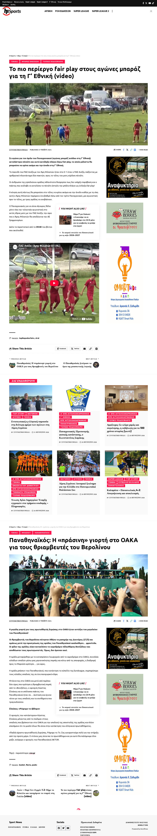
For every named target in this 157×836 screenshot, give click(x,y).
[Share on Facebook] (123, 150)
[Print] (135, 150)
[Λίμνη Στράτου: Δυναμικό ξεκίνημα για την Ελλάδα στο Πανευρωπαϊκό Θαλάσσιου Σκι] (78, 463)
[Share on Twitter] (127, 150)
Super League (115, 479)
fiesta (28, 765)
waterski (32, 414)
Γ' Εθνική (65, 417)
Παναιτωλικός (116, 485)
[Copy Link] (131, 150)
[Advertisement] (78, 34)
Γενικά (14, 61)
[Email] (84, 348)
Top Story (19, 414)
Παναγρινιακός (68, 424)
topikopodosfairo (26, 338)
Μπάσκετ (26, 533)
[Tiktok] (153, 3)
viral (37, 338)
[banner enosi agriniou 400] (127, 177)
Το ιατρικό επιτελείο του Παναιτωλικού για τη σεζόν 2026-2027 (76, 708)
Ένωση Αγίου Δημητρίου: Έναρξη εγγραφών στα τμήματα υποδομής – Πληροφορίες (29, 503)
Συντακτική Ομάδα (18, 149)
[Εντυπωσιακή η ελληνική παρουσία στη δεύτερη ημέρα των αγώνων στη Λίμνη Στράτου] (30, 398)
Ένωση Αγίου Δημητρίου (26, 485)
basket (22, 765)
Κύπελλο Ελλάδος (128, 482)
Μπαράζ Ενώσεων (30, 61)
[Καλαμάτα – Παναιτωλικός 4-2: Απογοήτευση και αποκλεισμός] (126, 463)
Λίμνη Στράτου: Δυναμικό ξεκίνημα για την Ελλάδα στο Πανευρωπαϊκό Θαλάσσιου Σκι (77, 487)
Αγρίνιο (17, 417)
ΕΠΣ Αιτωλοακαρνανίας (73, 420)
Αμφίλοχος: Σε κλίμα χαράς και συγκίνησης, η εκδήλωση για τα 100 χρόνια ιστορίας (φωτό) (125, 428)
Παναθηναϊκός (42, 533)
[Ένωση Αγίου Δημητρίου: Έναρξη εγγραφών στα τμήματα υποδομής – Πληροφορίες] (30, 463)
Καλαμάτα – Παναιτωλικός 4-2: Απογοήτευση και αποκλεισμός (124, 492)
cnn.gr (32, 753)
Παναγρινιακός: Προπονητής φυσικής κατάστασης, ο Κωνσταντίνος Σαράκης (74, 434)
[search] (145, 11)
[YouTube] (149, 3)
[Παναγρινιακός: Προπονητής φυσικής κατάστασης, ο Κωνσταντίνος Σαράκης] (78, 398)
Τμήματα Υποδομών (24, 492)
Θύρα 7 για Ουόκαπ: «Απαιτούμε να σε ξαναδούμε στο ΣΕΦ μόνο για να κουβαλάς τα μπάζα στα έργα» (84, 220)
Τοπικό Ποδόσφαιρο (53, 61)
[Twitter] (146, 3)
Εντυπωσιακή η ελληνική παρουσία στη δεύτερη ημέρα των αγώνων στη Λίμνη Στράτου (30, 425)
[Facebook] (143, 3)
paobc (34, 765)
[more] (112, 11)
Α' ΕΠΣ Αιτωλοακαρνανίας (74, 414)
